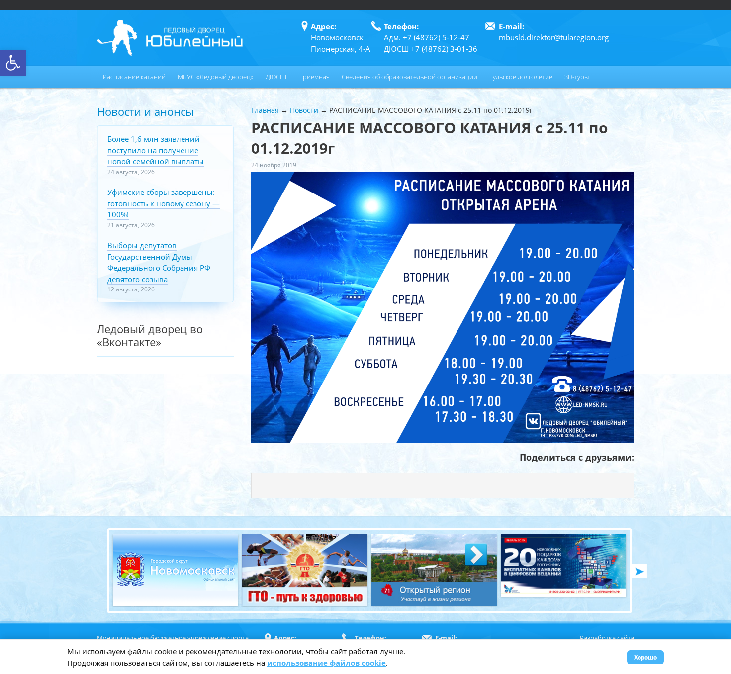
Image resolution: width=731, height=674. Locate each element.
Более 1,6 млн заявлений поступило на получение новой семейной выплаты (155, 150)
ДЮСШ (276, 76)
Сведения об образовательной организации (409, 76)
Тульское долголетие (520, 76)
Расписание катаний (134, 76)
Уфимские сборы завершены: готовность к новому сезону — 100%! (163, 203)
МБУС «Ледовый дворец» (216, 76)
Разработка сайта (607, 637)
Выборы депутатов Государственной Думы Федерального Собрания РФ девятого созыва (158, 262)
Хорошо (645, 657)
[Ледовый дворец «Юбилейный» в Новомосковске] (170, 38)
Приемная (314, 76)
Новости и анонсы (145, 111)
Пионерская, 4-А (340, 49)
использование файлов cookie (326, 663)
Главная (265, 110)
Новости (304, 110)
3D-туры (576, 76)
